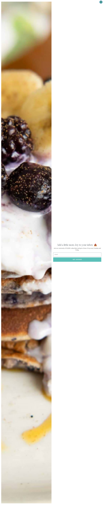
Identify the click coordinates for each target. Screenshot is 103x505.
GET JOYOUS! (77, 259)
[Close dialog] (101, 2)
